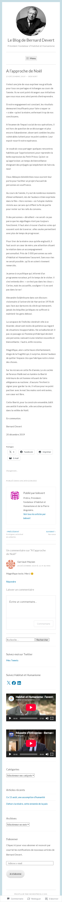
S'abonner (12, 839)
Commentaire (43, 623)
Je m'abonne (15, 873)
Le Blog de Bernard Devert (31, 40)
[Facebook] (13, 683)
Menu (32, 58)
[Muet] (47, 718)
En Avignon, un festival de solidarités (14, 534)
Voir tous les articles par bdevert (34, 516)
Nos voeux (51, 532)
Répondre (11, 581)
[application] (31, 707)
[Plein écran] (51, 718)
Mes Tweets (12, 660)
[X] (8, 683)
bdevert (33, 76)
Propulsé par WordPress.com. (31, 894)
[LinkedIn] (19, 683)
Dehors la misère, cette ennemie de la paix (27, 803)
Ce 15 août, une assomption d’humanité (25, 797)
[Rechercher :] (20, 639)
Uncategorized (28, 481)
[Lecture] (10, 718)
